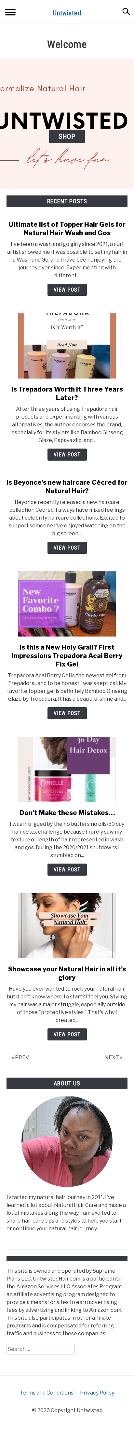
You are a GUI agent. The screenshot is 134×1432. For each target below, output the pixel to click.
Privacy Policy (97, 1393)
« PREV (20, 1057)
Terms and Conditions (47, 1393)
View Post (67, 290)
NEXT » (113, 1057)
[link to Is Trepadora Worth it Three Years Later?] (67, 346)
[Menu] (10, 13)
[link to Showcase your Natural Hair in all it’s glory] (67, 925)
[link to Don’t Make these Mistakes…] (67, 769)
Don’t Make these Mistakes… (67, 813)
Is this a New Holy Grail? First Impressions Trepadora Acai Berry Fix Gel (67, 655)
